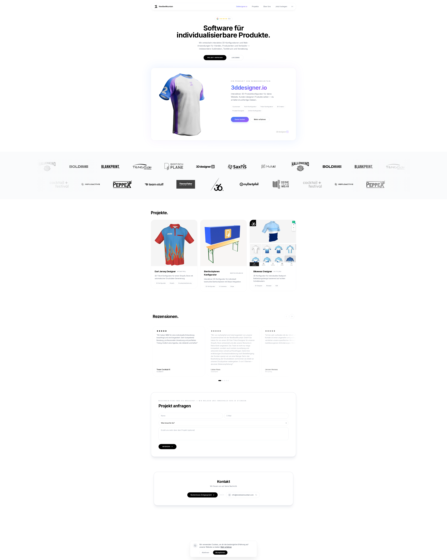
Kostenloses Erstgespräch (201, 495)
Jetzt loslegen (281, 6)
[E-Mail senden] (229, 495)
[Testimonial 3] (224, 380)
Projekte (255, 6)
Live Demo (236, 57)
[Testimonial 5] (228, 380)
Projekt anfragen (215, 57)
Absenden (166, 446)
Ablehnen (205, 552)
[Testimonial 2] (222, 380)
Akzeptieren (220, 552)
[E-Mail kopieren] (256, 495)
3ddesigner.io (241, 6)
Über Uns (267, 6)
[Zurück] (286, 316)
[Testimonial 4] (226, 380)
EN (292, 6)
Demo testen (240, 119)
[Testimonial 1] (219, 380)
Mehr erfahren (260, 119)
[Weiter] (292, 316)
